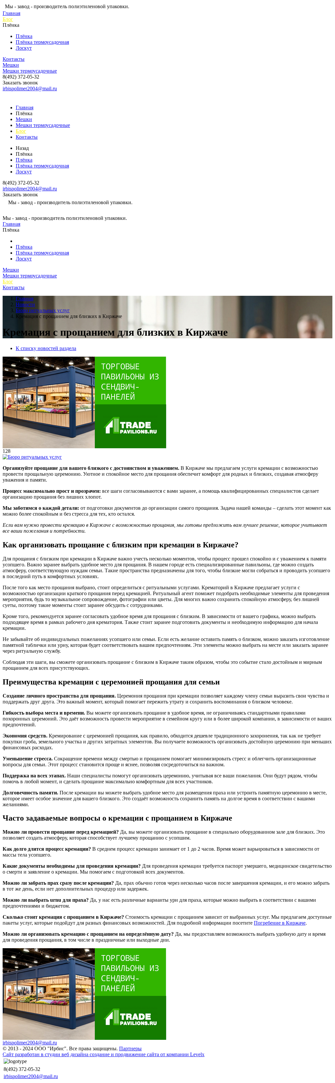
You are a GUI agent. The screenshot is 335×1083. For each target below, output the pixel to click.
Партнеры (130, 1048)
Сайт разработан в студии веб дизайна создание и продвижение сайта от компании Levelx (103, 1054)
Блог (8, 19)
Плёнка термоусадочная (42, 42)
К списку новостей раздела (46, 348)
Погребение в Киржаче (280, 923)
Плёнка (24, 36)
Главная (11, 13)
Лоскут (24, 48)
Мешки (11, 65)
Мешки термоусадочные (30, 71)
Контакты (14, 59)
